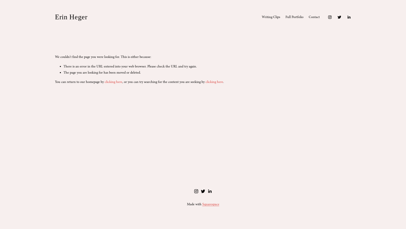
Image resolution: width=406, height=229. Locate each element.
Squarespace (210, 204)
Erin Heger (71, 17)
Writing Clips (271, 17)
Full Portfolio (294, 17)
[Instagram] (330, 17)
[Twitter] (339, 17)
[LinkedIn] (349, 17)
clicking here (113, 82)
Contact (314, 17)
